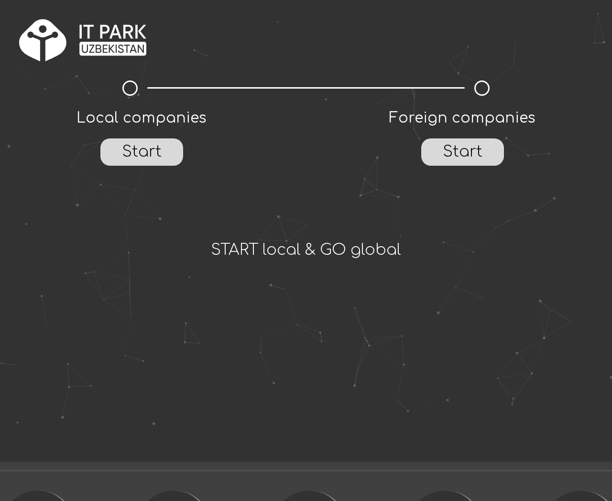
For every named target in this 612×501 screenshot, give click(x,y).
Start (142, 151)
